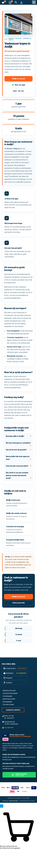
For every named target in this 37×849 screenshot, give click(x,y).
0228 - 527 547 (18, 91)
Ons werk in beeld (8, 704)
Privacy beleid (25, 798)
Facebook (18, 634)
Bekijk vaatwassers (16, 503)
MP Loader (32, 801)
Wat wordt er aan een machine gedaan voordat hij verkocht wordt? (17, 475)
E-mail (18, 641)
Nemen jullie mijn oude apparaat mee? (17, 457)
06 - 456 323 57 (9, 718)
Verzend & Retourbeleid (10, 693)
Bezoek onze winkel (9, 699)
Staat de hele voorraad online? (17, 466)
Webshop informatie (9, 690)
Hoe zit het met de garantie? (16, 450)
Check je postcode (18, 603)
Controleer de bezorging (15, 529)
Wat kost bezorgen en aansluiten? (18, 443)
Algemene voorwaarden (14, 798)
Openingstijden (7, 702)
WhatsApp (18, 628)
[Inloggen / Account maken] (21, 2)
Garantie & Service (13, 710)
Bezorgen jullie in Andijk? (15, 436)
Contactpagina (7, 696)
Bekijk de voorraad (18, 79)
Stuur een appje (20, 85)
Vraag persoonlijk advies (18, 542)
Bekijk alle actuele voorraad (16, 516)
